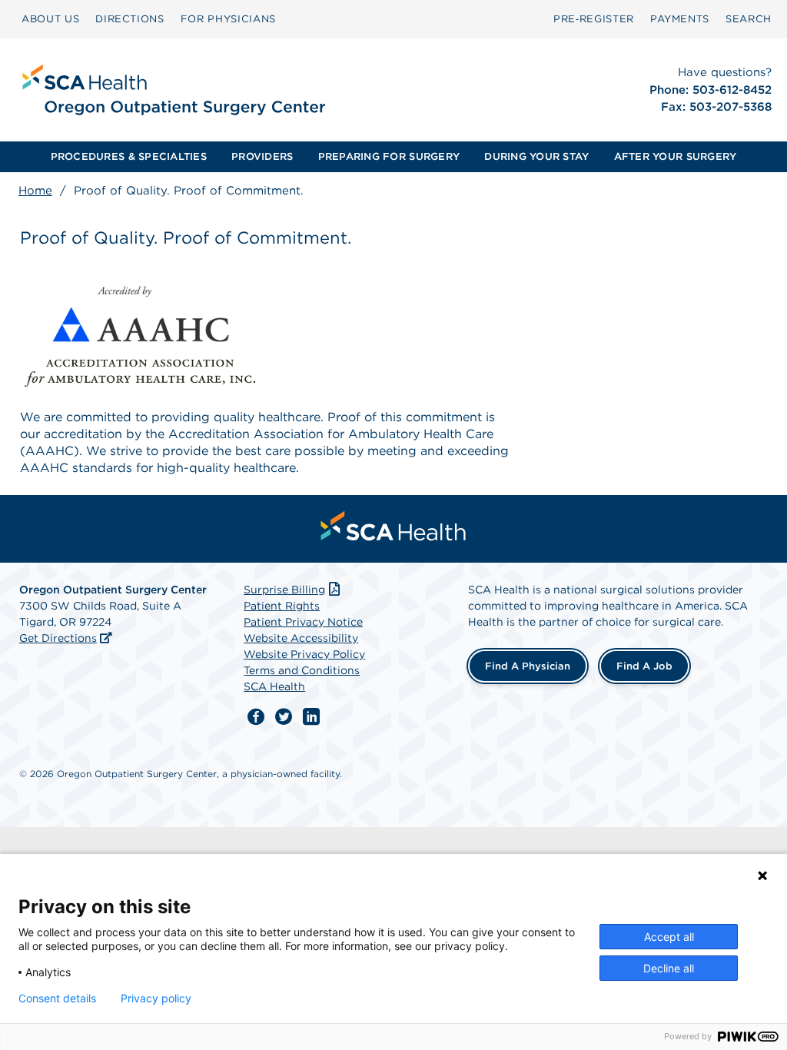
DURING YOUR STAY (536, 156)
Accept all (669, 936)
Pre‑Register (593, 19)
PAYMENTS (679, 19)
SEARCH (749, 19)
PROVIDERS (262, 156)
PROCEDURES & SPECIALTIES (129, 156)
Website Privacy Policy (304, 654)
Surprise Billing (284, 589)
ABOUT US (50, 19)
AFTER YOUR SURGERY (675, 156)
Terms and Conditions (302, 670)
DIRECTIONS (129, 19)
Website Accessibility (301, 638)
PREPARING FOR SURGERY (389, 156)
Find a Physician (527, 666)
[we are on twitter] (283, 717)
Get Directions (58, 638)
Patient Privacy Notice (303, 622)
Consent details (57, 998)
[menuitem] (50, 19)
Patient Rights (282, 606)
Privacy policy (156, 998)
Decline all (668, 968)
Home (35, 191)
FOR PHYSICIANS (228, 19)
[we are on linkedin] (311, 717)
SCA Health (274, 686)
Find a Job (644, 666)
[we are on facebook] (256, 717)
